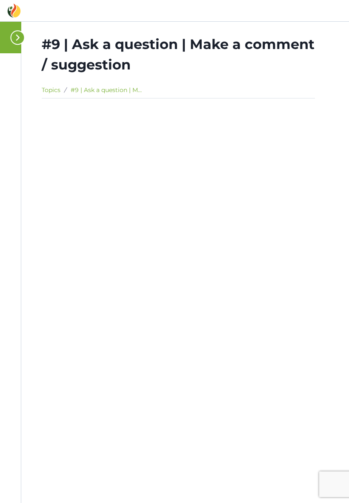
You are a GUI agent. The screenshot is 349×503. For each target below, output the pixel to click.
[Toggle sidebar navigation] (13, 37)
